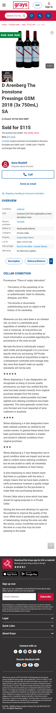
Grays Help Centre (25, 237)
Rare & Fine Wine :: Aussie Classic (32, 246)
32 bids (11, 137)
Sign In (49, 7)
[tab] (14, 261)
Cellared (20, 209)
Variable (5, 141)
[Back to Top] (51, 546)
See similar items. (32, 133)
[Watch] (52, 32)
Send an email (28, 184)
